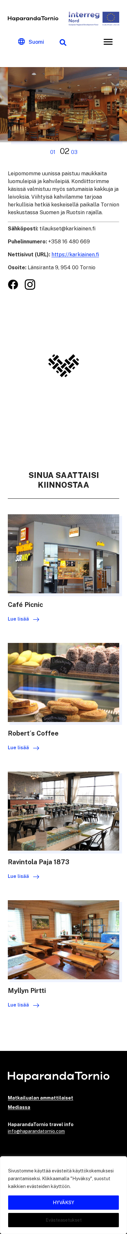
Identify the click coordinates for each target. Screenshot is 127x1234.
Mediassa (19, 1107)
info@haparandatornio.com (36, 1131)
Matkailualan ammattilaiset (40, 1097)
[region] (63, 1195)
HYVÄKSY (63, 1202)
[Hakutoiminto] (63, 42)
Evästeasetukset (64, 1220)
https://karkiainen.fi (75, 254)
